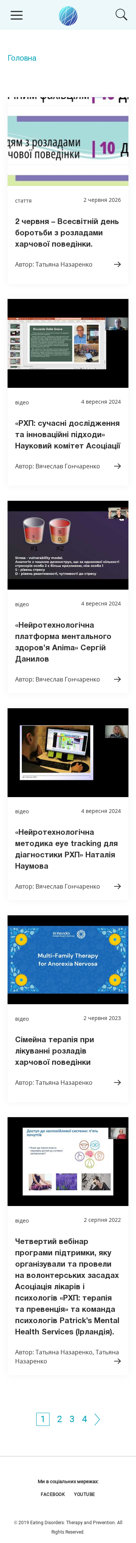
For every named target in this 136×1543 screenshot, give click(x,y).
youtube (84, 1494)
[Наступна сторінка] (97, 1419)
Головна (22, 58)
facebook (53, 1494)
